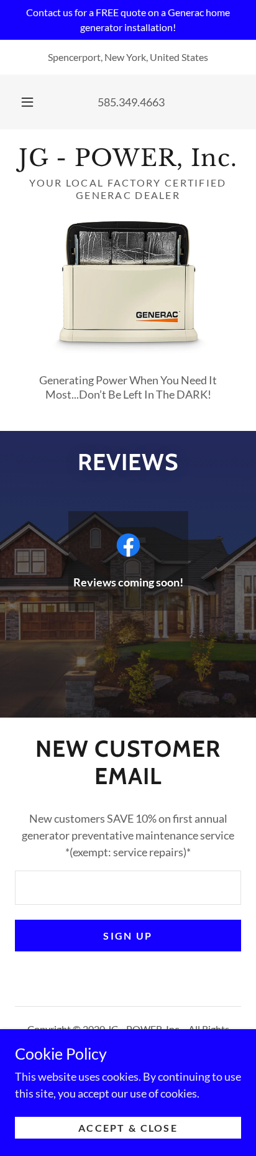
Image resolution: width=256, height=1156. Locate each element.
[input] (128, 888)
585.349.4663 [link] (131, 102)
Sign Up (127, 935)
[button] (27, 102)
